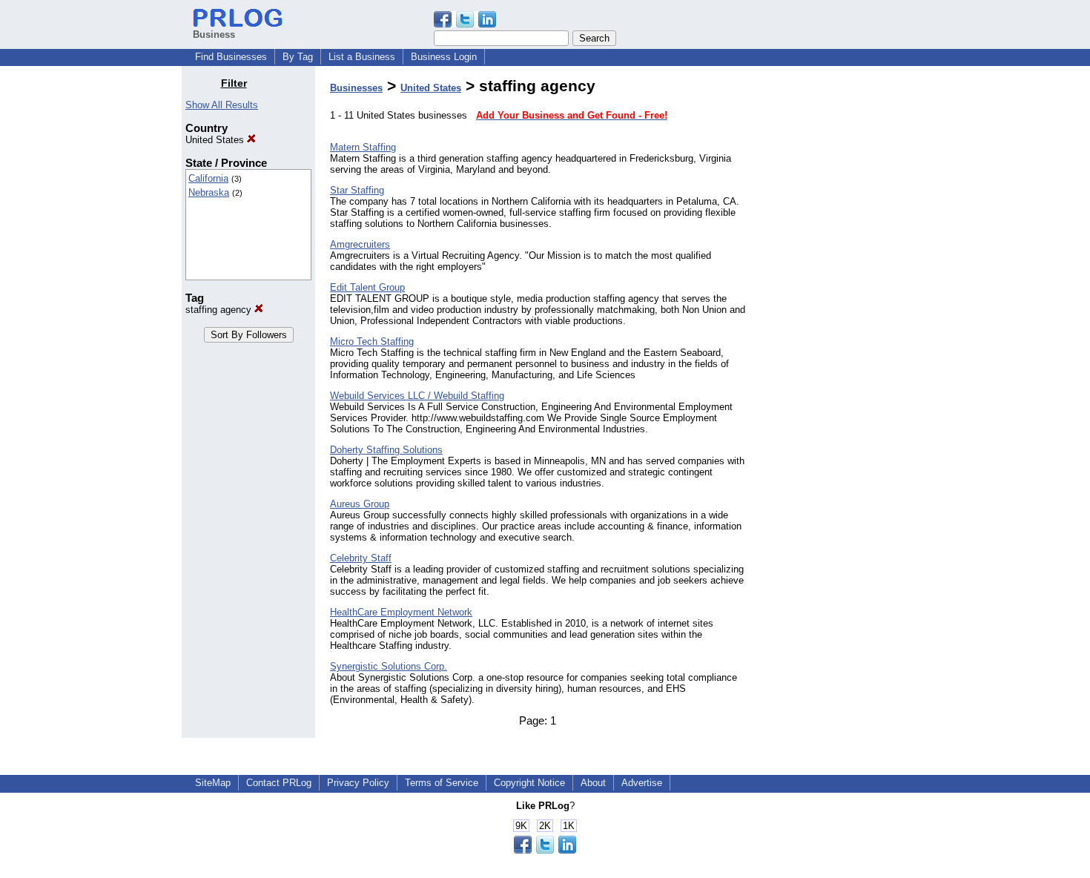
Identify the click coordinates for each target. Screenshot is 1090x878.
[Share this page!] (465, 24)
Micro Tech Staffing (372, 341)
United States (216, 139)
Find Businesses (231, 56)
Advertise (641, 782)
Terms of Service (441, 782)
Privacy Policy (358, 782)
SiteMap (213, 782)
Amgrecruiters (360, 244)
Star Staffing (357, 190)
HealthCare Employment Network (401, 612)
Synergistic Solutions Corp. (388, 666)
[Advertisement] (832, 299)
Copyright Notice (529, 782)
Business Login (444, 56)
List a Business (361, 56)
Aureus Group (359, 503)
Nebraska (208, 192)
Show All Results (221, 104)
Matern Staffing (363, 147)
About (593, 782)
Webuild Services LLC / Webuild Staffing (417, 395)
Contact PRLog (278, 782)
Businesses (356, 87)
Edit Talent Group (367, 287)
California (208, 178)
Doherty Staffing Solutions (386, 449)
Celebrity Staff (361, 558)
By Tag (298, 56)
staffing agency (219, 309)
